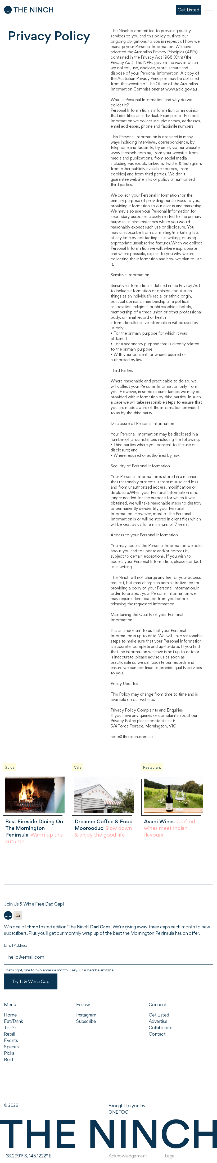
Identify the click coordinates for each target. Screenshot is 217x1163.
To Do (10, 1027)
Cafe (78, 767)
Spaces (11, 1046)
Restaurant (152, 767)
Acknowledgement (127, 1155)
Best (8, 1059)
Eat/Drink (13, 1021)
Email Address (16, 945)
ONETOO (118, 1112)
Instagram (86, 1015)
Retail (9, 1034)
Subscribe (86, 1021)
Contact (157, 1034)
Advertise (158, 1021)
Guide (9, 767)
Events (11, 1040)
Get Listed (159, 1015)
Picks (9, 1053)
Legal (170, 1155)
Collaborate (161, 1027)
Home (10, 1015)
